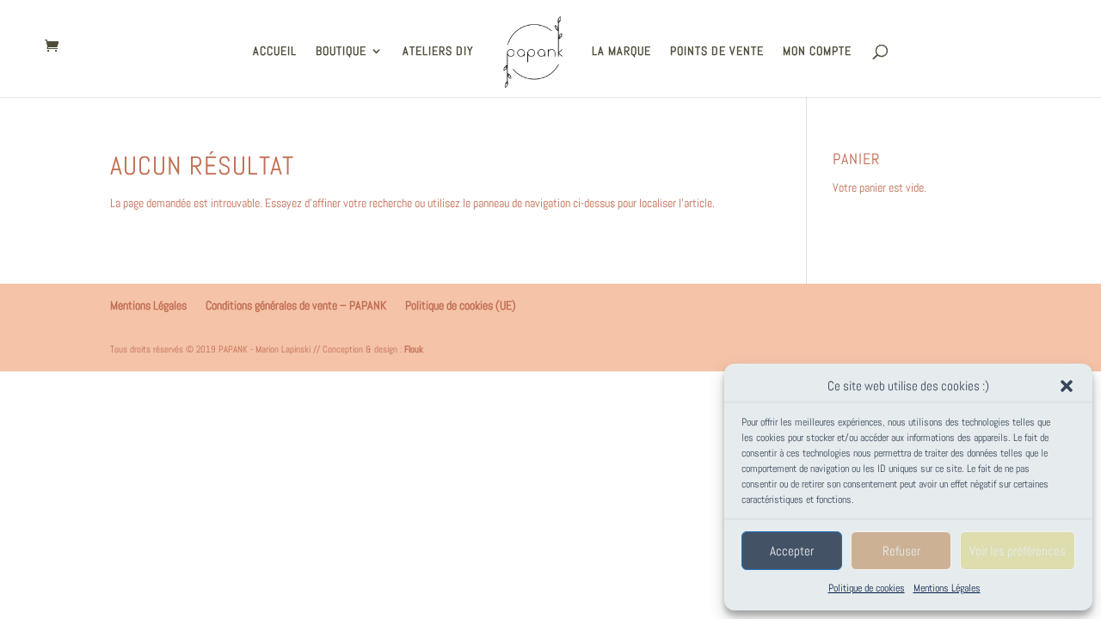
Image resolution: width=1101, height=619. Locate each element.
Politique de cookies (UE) (460, 305)
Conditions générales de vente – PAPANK (296, 305)
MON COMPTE (817, 51)
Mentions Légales (947, 588)
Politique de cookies (866, 588)
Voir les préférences (1017, 550)
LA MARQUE (621, 51)
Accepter (792, 550)
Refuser (901, 550)
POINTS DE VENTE (717, 51)
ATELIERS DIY (438, 51)
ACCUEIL (275, 51)
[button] (1066, 386)
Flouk (413, 349)
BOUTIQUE (341, 51)
